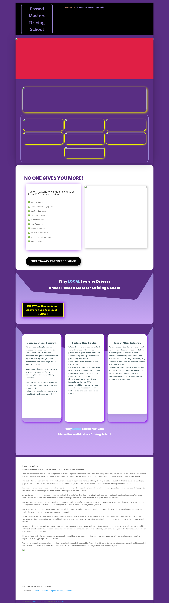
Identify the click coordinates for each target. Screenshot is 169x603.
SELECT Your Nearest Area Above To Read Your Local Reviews (41, 309)
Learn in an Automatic (90, 8)
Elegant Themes (38, 601)
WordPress (60, 601)
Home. (69, 8)
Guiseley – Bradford (64, 591)
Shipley (53, 591)
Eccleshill (44, 591)
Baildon (36, 591)
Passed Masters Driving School (37, 19)
